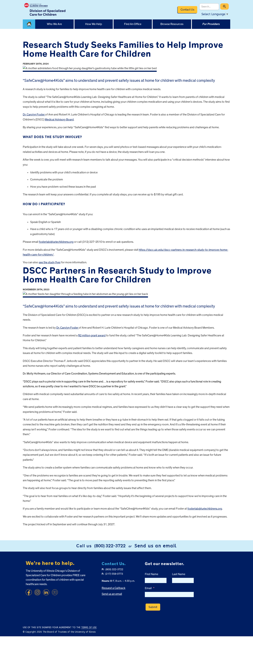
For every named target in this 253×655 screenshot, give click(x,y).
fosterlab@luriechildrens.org (56, 241)
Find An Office (132, 24)
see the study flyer (50, 262)
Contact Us (187, 9)
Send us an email (155, 545)
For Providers (211, 24)
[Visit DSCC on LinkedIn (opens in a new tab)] (46, 592)
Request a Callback (113, 588)
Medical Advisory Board (59, 119)
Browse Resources (171, 24)
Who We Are (54, 24)
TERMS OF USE (88, 627)
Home (29, 24)
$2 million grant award (92, 335)
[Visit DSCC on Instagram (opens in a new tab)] (37, 592)
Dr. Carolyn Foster (34, 114)
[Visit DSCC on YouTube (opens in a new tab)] (55, 592)
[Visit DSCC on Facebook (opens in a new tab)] (29, 592)
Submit (153, 607)
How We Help (93, 24)
